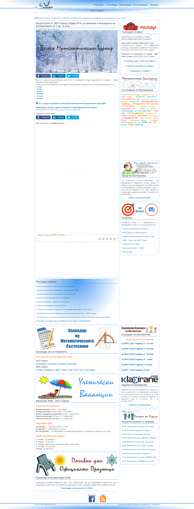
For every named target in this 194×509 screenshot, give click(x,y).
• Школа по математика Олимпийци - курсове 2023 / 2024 (57, 290)
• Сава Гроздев (126, 252)
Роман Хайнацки (138, 115)
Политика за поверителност (141, 504)
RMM (131, 124)
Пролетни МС (151, 113)
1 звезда (99, 238)
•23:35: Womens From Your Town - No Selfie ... (138, 445)
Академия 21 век (148, 94)
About (129, 504)
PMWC (124, 125)
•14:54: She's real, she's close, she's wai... (136, 434)
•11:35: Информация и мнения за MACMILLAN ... (139, 457)
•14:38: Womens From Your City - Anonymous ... (138, 442)
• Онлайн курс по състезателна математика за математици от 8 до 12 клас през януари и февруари (73, 317)
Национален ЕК (128, 108)
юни (76, 369)
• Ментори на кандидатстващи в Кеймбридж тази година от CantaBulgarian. (63, 321)
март (57, 369)
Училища (111, 4)
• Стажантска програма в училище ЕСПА (51, 305)
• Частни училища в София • (139, 65)
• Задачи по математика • (140, 404)
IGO (139, 122)
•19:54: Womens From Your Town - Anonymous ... (139, 449)
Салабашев (154, 115)
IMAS (144, 122)
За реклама (122, 504)
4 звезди (110, 238)
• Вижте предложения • (139, 197)
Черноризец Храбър (138, 120)
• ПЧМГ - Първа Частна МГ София (134, 240)
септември (41, 363)
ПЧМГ (124, 115)
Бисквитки (155, 504)
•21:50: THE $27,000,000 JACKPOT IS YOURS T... (139, 438)
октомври (52, 363)
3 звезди (107, 238)
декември (72, 363)
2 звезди (103, 238)
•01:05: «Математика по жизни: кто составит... (138, 426)
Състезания (140, 4)
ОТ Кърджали (135, 113)
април (64, 369)
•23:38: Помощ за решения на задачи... (136, 453)
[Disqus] (77, 204)
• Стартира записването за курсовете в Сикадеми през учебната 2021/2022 (63, 309)
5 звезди (114, 238)
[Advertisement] (77, 149)
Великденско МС (130, 98)
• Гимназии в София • (140, 70)
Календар (125, 4)
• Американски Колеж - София (132, 248)
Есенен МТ (145, 99)
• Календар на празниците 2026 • (77, 487)
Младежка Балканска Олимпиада (139, 105)
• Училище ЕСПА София (130, 244)
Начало (98, 4)
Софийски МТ (130, 117)
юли (82, 369)
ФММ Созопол (146, 118)
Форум (154, 4)
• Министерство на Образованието (134, 232)
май (71, 369)
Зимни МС (154, 99)
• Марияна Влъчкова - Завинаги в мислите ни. (53, 302)
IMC (150, 122)
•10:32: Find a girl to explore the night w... (136, 430)
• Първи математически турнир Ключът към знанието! (56, 294)
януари (39, 369)
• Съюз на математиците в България (135, 228)
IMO (155, 122)
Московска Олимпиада (148, 106)
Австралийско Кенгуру (130, 94)
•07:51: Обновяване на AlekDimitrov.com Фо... (138, 461)
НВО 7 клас (148, 108)
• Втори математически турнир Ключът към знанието (55, 286)
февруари (49, 369)
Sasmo (139, 124)
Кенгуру (124, 101)
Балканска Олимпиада (146, 96)
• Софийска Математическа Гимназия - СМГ (137, 236)
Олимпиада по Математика (136, 110)
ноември (62, 363)
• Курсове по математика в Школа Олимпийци (53, 298)
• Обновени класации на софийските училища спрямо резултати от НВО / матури (66, 313)
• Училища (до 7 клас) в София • (140, 60)
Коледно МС (134, 101)
